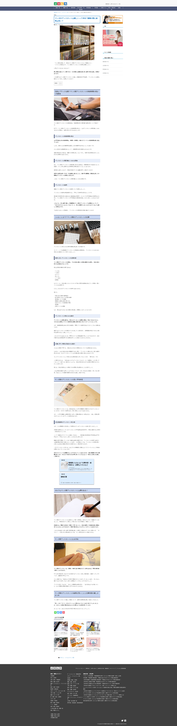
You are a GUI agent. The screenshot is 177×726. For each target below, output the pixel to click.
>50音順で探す (54, 717)
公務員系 (52, 675)
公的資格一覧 (105, 65)
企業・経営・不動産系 (55, 679)
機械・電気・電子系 (71, 681)
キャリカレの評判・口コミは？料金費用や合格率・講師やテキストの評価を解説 (100, 692)
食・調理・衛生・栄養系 (55, 696)
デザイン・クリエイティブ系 (63, 12)
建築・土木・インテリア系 (73, 683)
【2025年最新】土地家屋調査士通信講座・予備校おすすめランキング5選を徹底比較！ (102, 679)
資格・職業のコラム (54, 710)
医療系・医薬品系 (54, 689)
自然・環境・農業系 (54, 706)
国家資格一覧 (105, 61)
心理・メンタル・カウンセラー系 (57, 690)
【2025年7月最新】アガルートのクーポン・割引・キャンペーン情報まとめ (99, 685)
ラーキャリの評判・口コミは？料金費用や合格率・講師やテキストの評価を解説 (100, 698)
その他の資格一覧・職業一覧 (56, 708)
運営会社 (87, 668)
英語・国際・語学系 (71, 689)
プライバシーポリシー (79, 668)
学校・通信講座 (111, 8)
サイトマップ (112, 668)
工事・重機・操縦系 (71, 685)
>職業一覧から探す (55, 715)
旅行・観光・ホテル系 (72, 693)
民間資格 (88, 7)
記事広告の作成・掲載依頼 (103, 668)
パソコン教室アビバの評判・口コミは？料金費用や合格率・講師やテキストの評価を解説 (102, 696)
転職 (119, 7)
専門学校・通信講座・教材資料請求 (75, 702)
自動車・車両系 (53, 700)
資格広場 (55, 12)
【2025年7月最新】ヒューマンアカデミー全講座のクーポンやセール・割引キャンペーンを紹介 (104, 690)
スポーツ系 (52, 698)
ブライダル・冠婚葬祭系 (72, 695)
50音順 (96, 7)
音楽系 (68, 678)
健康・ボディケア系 (54, 694)
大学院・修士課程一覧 (72, 700)
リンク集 (118, 3)
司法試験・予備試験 (81, 8)
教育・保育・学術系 (54, 687)
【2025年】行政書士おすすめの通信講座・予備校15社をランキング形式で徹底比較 (101, 683)
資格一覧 (58, 7)
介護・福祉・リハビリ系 (55, 692)
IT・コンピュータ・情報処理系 (74, 674)
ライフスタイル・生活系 (72, 691)
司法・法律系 (53, 677)
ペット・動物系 (53, 704)
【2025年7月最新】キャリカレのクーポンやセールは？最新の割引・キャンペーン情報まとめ (103, 694)
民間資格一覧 (105, 69)
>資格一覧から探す (55, 714)
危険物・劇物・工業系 (72, 679)
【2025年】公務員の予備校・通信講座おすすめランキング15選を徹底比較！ (100, 681)
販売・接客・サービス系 (72, 687)
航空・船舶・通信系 (54, 702)
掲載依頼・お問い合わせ (111, 3)
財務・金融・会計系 (54, 681)
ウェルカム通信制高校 (121, 668)
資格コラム (104, 7)
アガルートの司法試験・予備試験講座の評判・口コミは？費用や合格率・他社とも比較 (102, 675)
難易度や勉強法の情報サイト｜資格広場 (111, 723)
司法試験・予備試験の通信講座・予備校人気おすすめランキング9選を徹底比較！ (101, 677)
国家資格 (73, 7)
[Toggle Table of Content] (59, 83)
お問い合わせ (93, 668)
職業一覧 (65, 7)
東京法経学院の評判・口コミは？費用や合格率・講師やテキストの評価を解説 (100, 700)
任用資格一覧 (105, 73)
